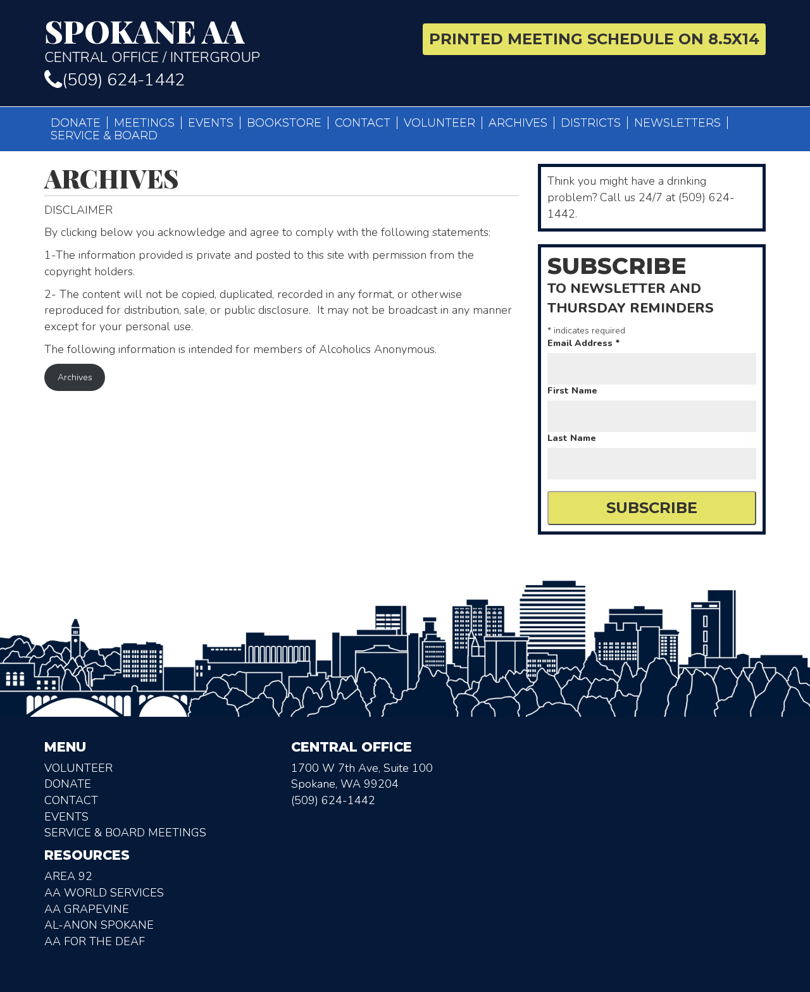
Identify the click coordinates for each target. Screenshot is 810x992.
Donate (76, 122)
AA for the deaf (94, 941)
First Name (572, 391)
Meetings (144, 122)
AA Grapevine (86, 909)
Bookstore (284, 122)
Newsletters (677, 122)
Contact (362, 122)
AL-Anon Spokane (99, 925)
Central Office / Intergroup (152, 40)
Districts (591, 122)
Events (211, 122)
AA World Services (104, 892)
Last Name (571, 438)
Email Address (583, 343)
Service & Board (104, 135)
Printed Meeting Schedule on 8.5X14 (594, 39)
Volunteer (439, 122)
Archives (518, 122)
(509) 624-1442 (123, 80)
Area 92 (68, 876)
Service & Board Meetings (125, 832)
